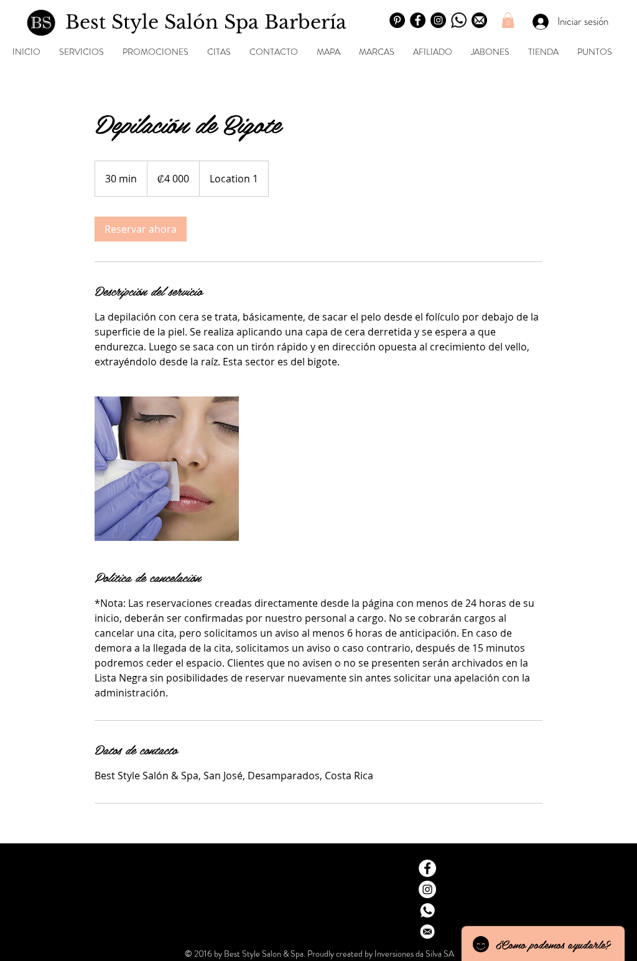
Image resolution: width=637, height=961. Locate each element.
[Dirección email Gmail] (427, 931)
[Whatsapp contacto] (427, 910)
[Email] (479, 20)
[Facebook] (417, 20)
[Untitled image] (167, 468)
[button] (507, 20)
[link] (141, 229)
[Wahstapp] (459, 20)
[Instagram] (438, 20)
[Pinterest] (397, 20)
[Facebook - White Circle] (427, 868)
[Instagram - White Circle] (427, 889)
